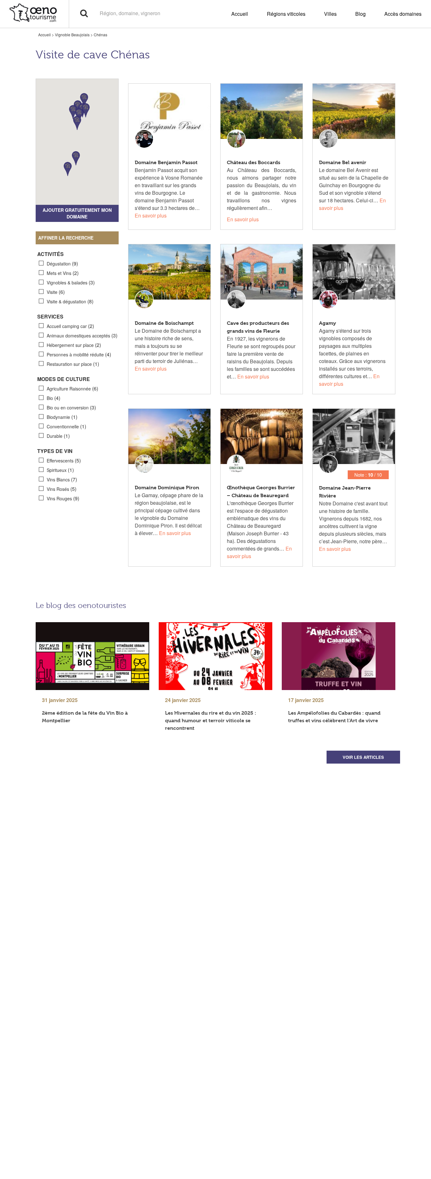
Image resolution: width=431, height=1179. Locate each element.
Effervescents (64, 460)
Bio (53, 398)
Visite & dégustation (70, 301)
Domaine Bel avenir (342, 162)
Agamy (327, 323)
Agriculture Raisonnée (72, 388)
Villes (330, 13)
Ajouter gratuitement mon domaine (77, 213)
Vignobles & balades (71, 282)
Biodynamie (62, 416)
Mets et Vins (63, 273)
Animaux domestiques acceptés (82, 335)
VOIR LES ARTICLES (363, 757)
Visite (56, 291)
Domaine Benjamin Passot (166, 162)
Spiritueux (60, 469)
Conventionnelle (66, 426)
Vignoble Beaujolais (72, 34)
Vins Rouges (63, 498)
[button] (73, 112)
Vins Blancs (62, 479)
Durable (58, 435)
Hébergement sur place (74, 344)
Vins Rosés (61, 488)
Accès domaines (403, 13)
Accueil (239, 13)
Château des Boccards (253, 162)
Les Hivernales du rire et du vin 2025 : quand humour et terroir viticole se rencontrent (210, 720)
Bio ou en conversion (71, 407)
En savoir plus (151, 215)
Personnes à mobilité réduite (79, 354)
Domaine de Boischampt (164, 323)
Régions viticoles (286, 13)
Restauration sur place (73, 363)
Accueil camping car (70, 326)
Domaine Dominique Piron (167, 488)
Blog (360, 13)
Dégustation (62, 263)
